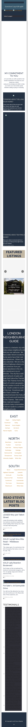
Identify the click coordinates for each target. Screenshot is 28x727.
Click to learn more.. (16, 109)
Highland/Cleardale (8, 472)
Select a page (8, 2)
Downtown (7, 422)
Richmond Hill (8, 453)
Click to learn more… (8, 245)
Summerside (20, 480)
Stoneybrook (8, 455)
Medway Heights (18, 447)
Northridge (8, 450)
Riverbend (20, 478)
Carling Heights (16, 420)
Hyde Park (8, 447)
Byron (8, 470)
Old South (8, 475)
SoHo (16, 430)
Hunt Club (18, 445)
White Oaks (20, 486)
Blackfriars (8, 442)
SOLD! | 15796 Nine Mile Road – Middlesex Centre (13, 541)
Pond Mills (20, 475)
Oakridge (18, 450)
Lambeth (20, 472)
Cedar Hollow (18, 442)
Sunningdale (18, 453)
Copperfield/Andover (20, 470)
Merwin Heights (7, 430)
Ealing (16, 422)
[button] (5, 271)
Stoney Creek (18, 455)
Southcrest (8, 480)
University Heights (8, 458)
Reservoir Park (9, 478)
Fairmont (7, 425)
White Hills (18, 458)
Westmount (8, 486)
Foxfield (8, 445)
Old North (16, 428)
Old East (7, 428)
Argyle (7, 420)
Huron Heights (16, 425)
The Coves (9, 483)
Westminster (20, 483)
